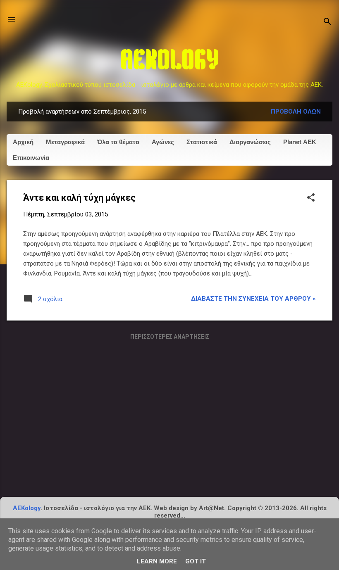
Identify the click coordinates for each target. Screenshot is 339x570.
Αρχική (23, 141)
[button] (311, 198)
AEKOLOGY (169, 62)
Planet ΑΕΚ (299, 141)
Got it (195, 561)
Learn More (157, 561)
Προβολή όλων (296, 111)
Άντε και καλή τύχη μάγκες (79, 197)
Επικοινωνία (31, 157)
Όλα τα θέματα (118, 141)
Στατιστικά (201, 141)
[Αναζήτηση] (327, 22)
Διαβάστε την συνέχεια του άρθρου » (253, 298)
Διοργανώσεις (250, 141)
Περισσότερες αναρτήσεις (169, 336)
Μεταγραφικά (65, 141)
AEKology (27, 508)
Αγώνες (163, 141)
